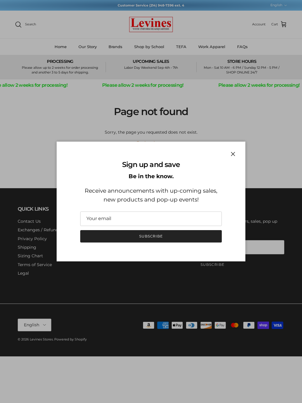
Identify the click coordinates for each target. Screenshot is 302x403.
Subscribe (151, 236)
